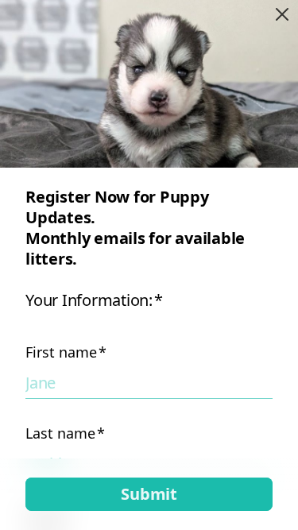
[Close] (282, 14)
